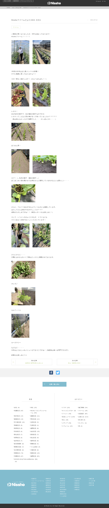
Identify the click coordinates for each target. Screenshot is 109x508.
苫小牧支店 (17, 422)
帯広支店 (33, 419)
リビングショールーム (37, 480)
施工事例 (81, 407)
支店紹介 (81, 413)
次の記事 (74, 362)
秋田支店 (17, 428)
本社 (32, 407)
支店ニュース (66, 417)
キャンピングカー (67, 410)
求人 (63, 420)
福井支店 (33, 440)
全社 (15, 407)
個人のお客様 (7, 1)
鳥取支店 (33, 453)
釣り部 (81, 420)
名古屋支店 (17, 450)
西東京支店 (17, 447)
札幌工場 (91, 478)
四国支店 (17, 453)
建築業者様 (16, 1)
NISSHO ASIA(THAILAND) (22, 459)
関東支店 (33, 443)
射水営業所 (17, 443)
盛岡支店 (33, 428)
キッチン (81, 423)
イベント (65, 413)
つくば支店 (34, 447)
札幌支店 (17, 410)
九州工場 (91, 485)
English (99, 1)
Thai (105, 1)
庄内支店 (17, 431)
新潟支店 (33, 434)
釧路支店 (17, 419)
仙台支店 (33, 431)
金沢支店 (17, 440)
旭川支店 (17, 416)
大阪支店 (33, 450)
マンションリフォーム (26, 1)
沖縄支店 (17, 456)
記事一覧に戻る (54, 384)
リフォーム (65, 426)
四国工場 (91, 483)
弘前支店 (33, 425)
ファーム (81, 410)
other (32, 459)
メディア (65, 423)
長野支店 (17, 437)
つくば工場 (92, 480)
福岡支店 (33, 456)
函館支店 (33, 416)
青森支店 (17, 425)
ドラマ (64, 407)
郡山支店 (17, 434)
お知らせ (81, 417)
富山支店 (33, 437)
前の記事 (34, 362)
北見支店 (33, 422)
